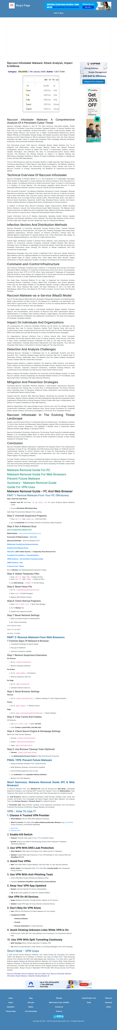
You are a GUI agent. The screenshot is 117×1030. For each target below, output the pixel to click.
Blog (30, 998)
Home (11, 998)
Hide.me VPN (15, 830)
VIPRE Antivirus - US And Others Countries (22, 559)
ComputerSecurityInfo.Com (60, 1021)
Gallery (30, 1007)
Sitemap (59, 998)
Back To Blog (58, 13)
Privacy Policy (11, 1011)
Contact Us (59, 1007)
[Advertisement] (58, 39)
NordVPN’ (68, 822)
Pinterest (108, 998)
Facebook (108, 1002)
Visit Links (33, 537)
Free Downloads (31, 1011)
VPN (38, 838)
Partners (59, 1011)
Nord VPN (14, 828)
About (11, 1002)
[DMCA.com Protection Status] (58, 1016)
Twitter (108, 1007)
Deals (89, 1002)
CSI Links (31, 1002)
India (41, 559)
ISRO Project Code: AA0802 (59, 1002)
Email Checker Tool (89, 998)
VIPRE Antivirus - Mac (15, 562)
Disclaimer (11, 1007)
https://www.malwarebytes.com (30, 533)
